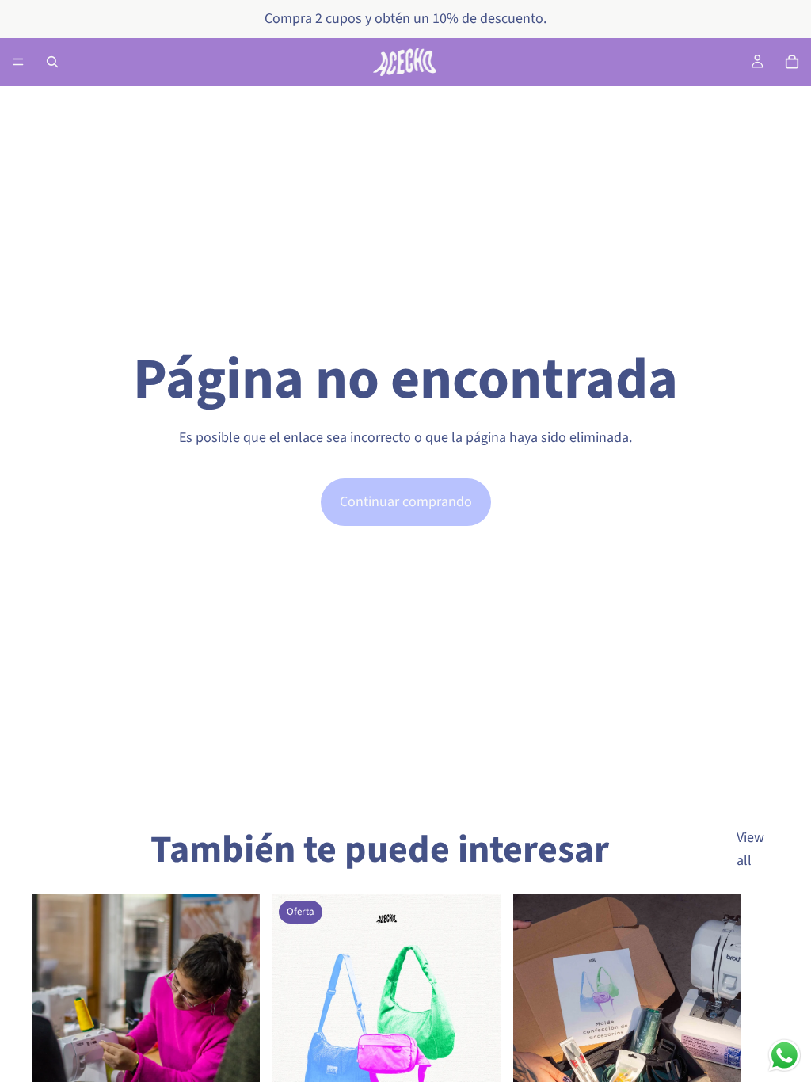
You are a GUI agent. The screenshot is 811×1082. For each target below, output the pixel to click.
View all (750, 849)
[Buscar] (52, 61)
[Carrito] (792, 61)
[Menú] (18, 62)
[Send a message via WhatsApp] (784, 1055)
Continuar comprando (406, 502)
